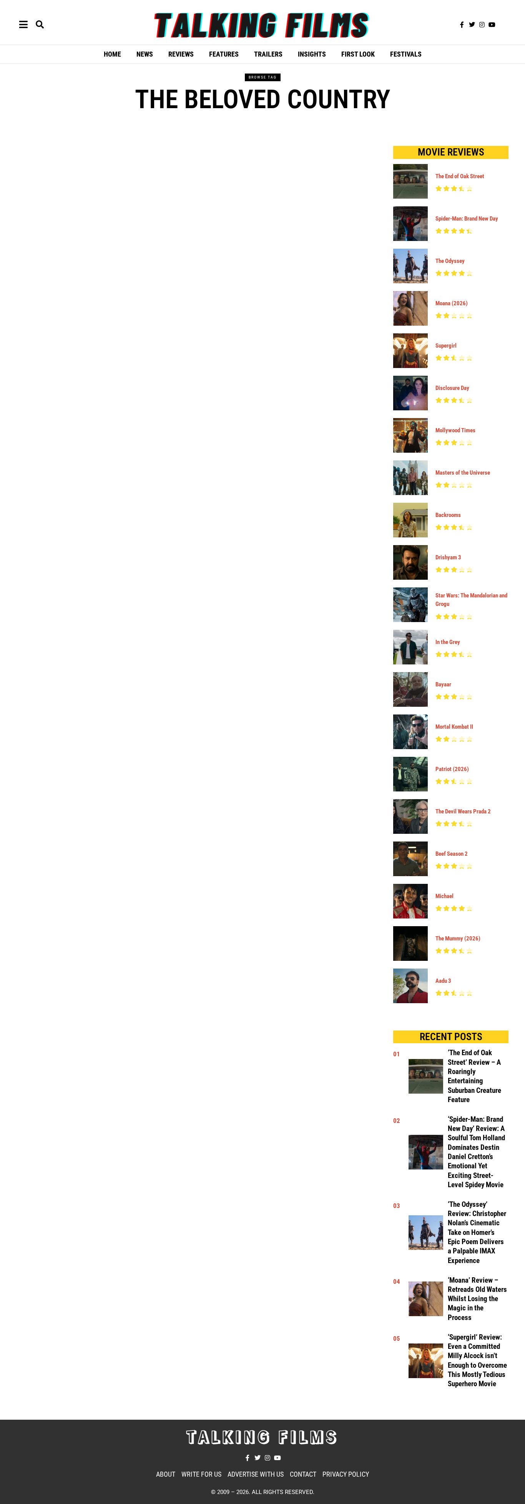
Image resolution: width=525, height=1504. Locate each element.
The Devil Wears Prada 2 (463, 811)
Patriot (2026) (452, 769)
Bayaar (443, 684)
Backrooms (448, 515)
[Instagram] (482, 25)
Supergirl (446, 345)
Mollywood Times (455, 430)
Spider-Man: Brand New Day (466, 218)
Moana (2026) (451, 303)
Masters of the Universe (462, 472)
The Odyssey (450, 261)
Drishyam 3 (448, 557)
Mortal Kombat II (454, 726)
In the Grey (447, 642)
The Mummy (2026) (457, 938)
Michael (444, 896)
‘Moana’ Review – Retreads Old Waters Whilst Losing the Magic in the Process (477, 1299)
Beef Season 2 (451, 853)
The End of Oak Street (459, 176)
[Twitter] (472, 25)
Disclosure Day (452, 388)
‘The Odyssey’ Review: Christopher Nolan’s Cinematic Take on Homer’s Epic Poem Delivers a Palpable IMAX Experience (477, 1232)
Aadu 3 (443, 980)
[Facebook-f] (462, 25)
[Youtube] (492, 25)
